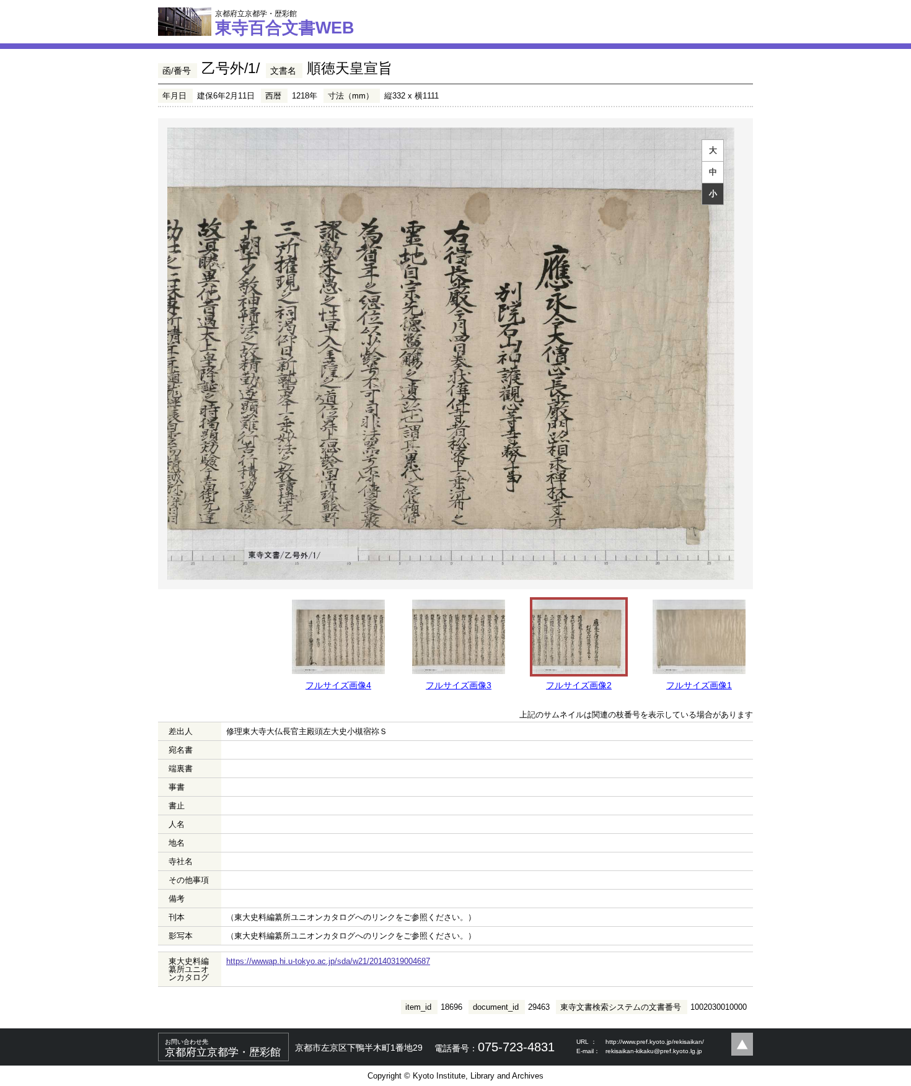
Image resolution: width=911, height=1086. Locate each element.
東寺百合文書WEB (284, 23)
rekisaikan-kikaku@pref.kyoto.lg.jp (653, 1051)
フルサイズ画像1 (699, 685)
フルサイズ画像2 (579, 685)
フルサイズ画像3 (458, 685)
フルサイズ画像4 (338, 685)
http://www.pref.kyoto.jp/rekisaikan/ (654, 1041)
